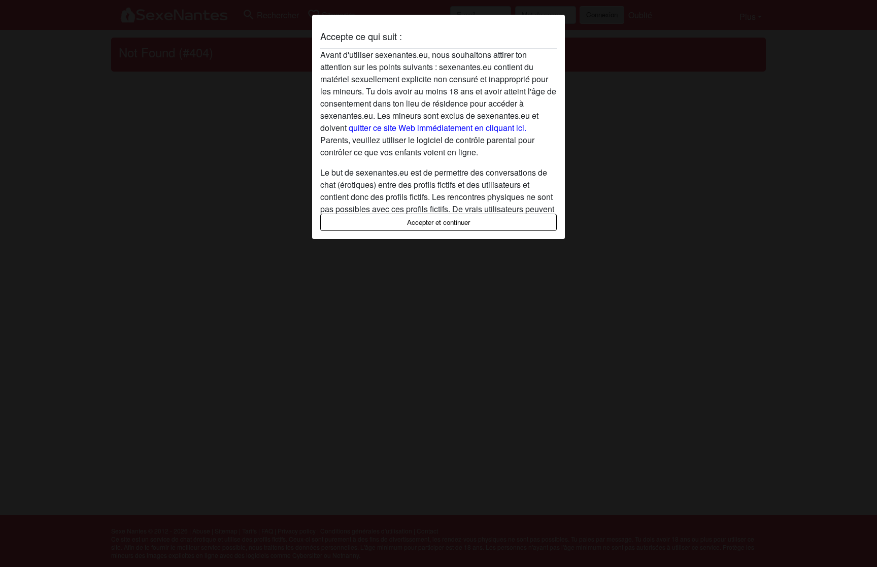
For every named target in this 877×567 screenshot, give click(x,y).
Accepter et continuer (438, 222)
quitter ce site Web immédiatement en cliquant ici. (437, 128)
